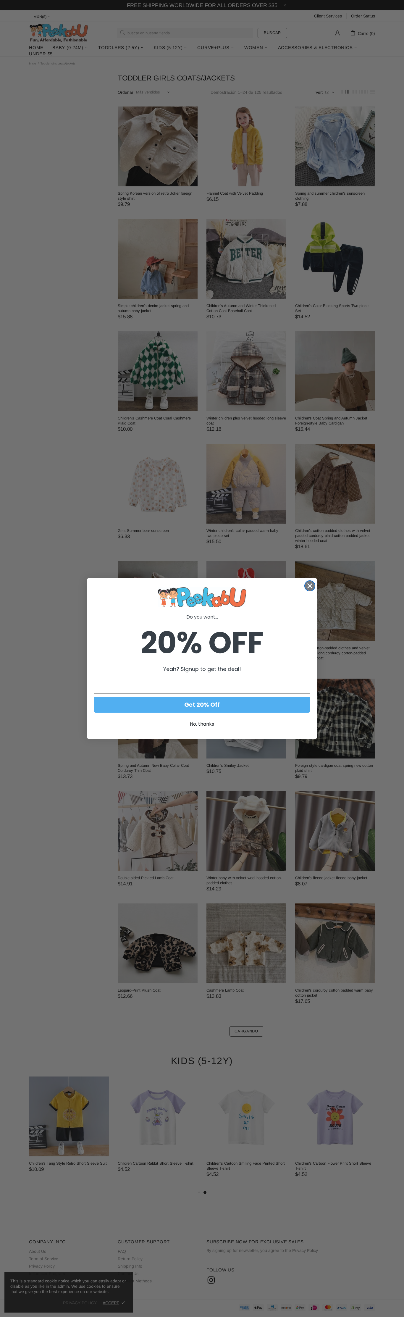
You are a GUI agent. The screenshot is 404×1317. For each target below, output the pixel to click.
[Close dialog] (310, 586)
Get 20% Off (202, 705)
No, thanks (202, 724)
